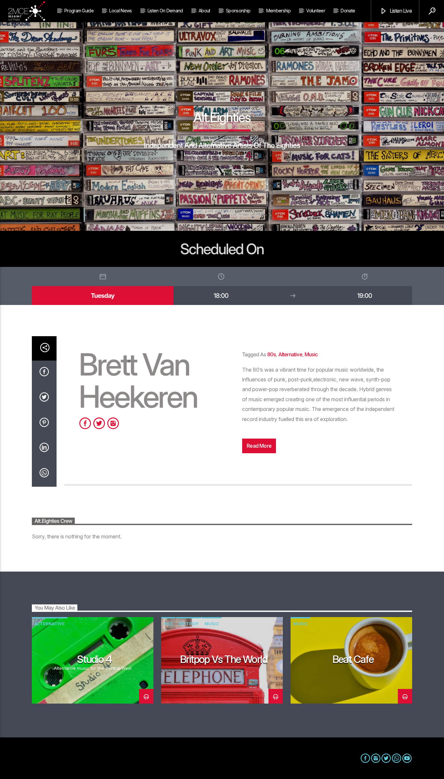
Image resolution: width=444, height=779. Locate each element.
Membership (278, 10)
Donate (348, 10)
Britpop (189, 623)
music (311, 354)
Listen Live (399, 10)
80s (271, 354)
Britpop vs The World (223, 659)
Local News (120, 10)
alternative (290, 354)
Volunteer (315, 10)
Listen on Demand (165, 10)
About (204, 10)
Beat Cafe (353, 659)
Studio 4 (94, 659)
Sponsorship (238, 10)
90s (168, 623)
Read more (259, 445)
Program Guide (79, 10)
